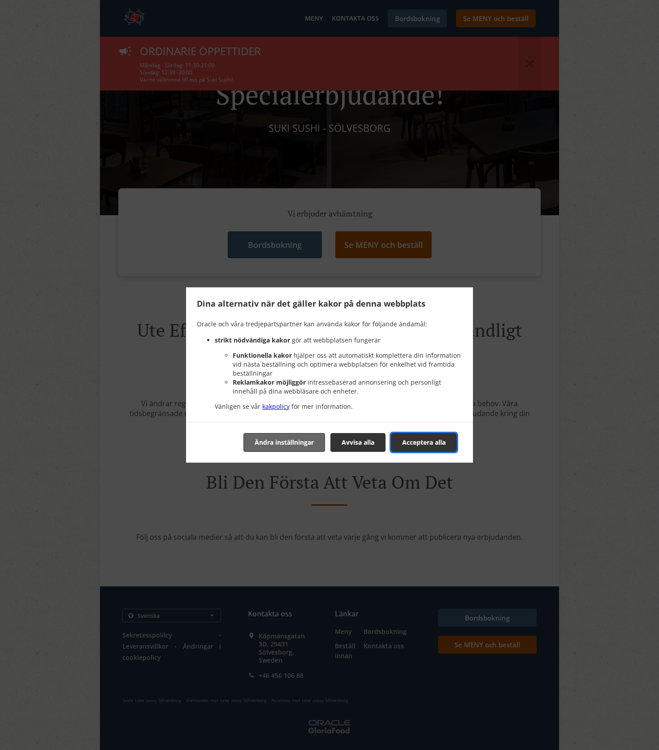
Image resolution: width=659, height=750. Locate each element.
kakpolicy (276, 406)
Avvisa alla (358, 442)
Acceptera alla (424, 442)
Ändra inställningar (284, 442)
